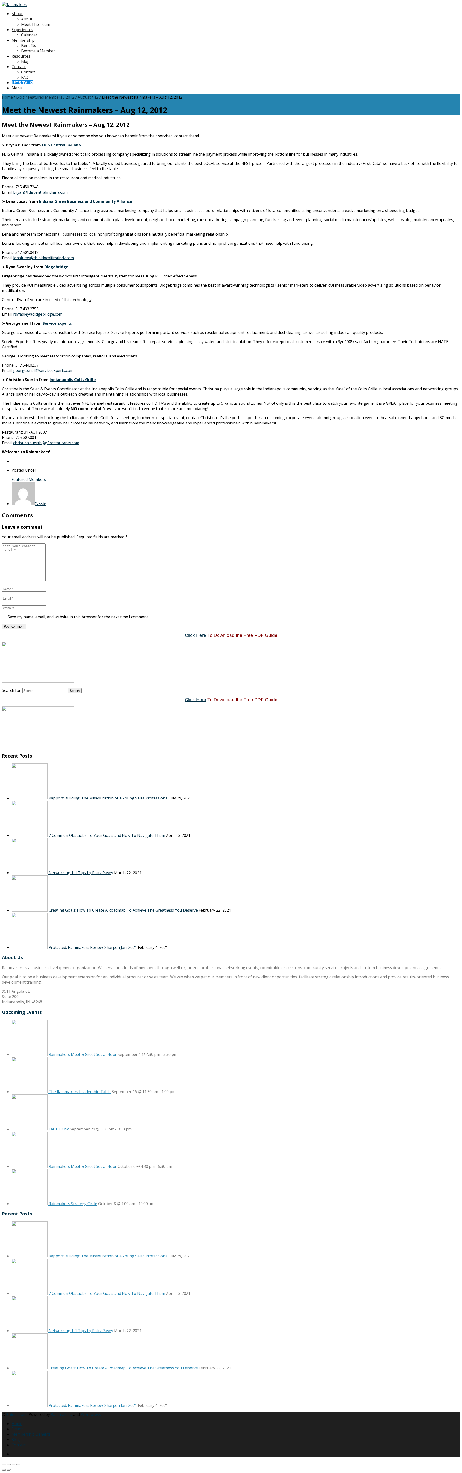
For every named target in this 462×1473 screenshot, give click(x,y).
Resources (21, 56)
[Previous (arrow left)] (4, 1470)
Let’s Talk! (22, 82)
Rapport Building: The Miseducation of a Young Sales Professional (108, 798)
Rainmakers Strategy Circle (73, 1203)
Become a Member (38, 50)
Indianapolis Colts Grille (73, 379)
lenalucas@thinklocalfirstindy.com (43, 257)
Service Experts (57, 323)
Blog (25, 61)
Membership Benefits (31, 1434)
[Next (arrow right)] (9, 1470)
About (17, 13)
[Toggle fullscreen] (9, 1464)
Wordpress (91, 1414)
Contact (19, 66)
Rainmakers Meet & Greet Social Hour (83, 1054)
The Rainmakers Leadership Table (80, 1091)
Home (7, 97)
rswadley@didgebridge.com (37, 314)
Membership (23, 40)
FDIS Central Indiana (61, 145)
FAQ (24, 77)
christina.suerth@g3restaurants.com (46, 442)
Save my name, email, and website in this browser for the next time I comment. (78, 617)
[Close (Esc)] (18, 1464)
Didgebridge (56, 267)
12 (96, 97)
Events (18, 1429)
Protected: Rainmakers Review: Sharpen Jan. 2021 (93, 947)
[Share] (13, 1464)
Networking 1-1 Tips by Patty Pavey (81, 872)
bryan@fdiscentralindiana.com (40, 192)
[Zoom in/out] (4, 1464)
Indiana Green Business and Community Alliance (85, 201)
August (84, 97)
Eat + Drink (59, 1129)
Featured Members (45, 97)
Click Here (195, 635)
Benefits (28, 45)
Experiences (22, 29)
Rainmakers (17, 1414)
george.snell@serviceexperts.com (43, 370)
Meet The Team (35, 24)
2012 (70, 97)
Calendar (29, 35)
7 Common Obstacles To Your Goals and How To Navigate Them (107, 835)
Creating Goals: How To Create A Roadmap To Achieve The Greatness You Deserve (123, 910)
